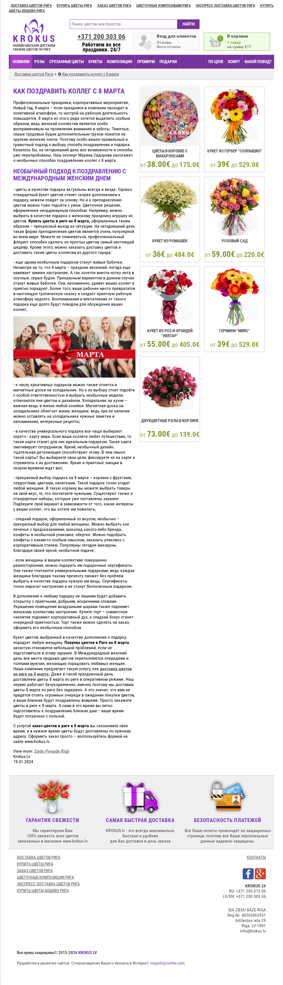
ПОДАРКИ (168, 61)
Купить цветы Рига (74, 5)
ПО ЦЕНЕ (215, 61)
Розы (39, 61)
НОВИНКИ (21, 61)
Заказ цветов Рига (114, 5)
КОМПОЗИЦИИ (119, 61)
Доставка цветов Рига (31, 5)
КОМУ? (234, 61)
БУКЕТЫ (95, 61)
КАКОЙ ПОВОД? (258, 61)
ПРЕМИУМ (146, 61)
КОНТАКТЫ (256, 857)
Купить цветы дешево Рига (43, 890)
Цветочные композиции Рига (163, 5)
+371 (101, 37)
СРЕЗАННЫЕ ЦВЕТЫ (66, 61)
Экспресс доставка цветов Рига (225, 5)
